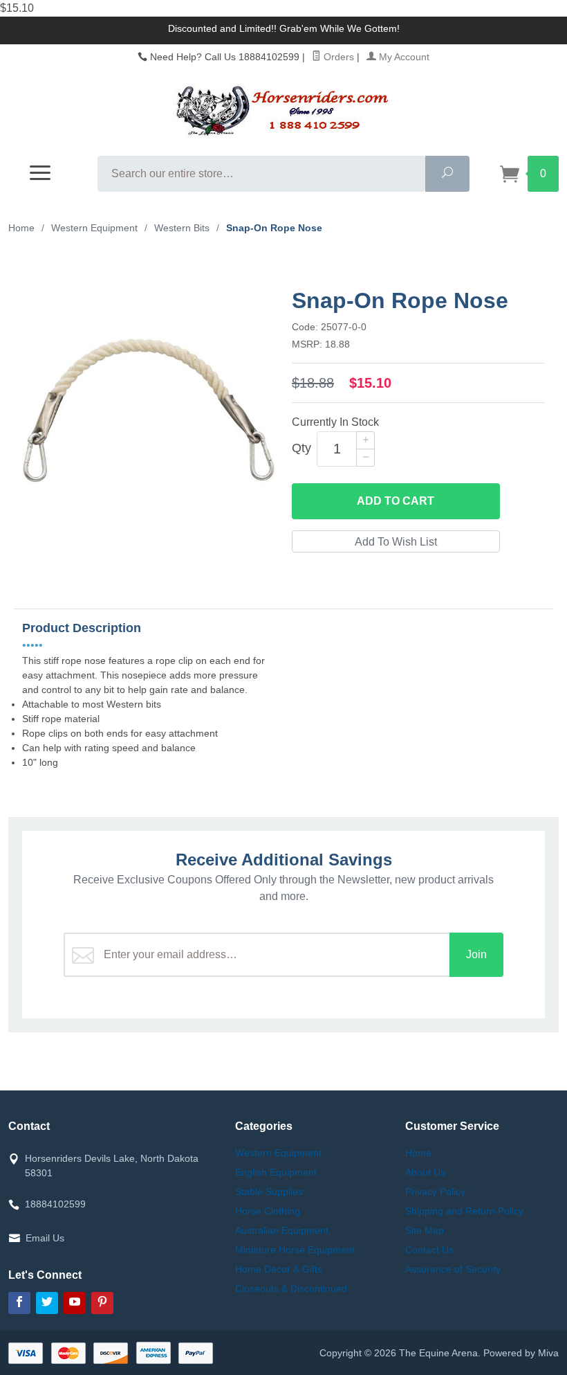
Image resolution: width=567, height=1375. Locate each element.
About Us (425, 1172)
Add (395, 501)
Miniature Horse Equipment (295, 1249)
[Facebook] (19, 1303)
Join (476, 954)
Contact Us (429, 1249)
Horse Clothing (267, 1210)
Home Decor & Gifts (278, 1269)
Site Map (424, 1230)
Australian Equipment (281, 1230)
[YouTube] (75, 1303)
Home (21, 227)
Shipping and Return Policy (464, 1210)
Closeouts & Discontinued (291, 1288)
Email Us (45, 1237)
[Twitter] (47, 1303)
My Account (402, 56)
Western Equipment (278, 1152)
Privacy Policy (435, 1191)
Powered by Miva (521, 1352)
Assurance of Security (453, 1269)
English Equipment (276, 1172)
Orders (337, 56)
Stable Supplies (269, 1191)
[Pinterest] (102, 1303)
